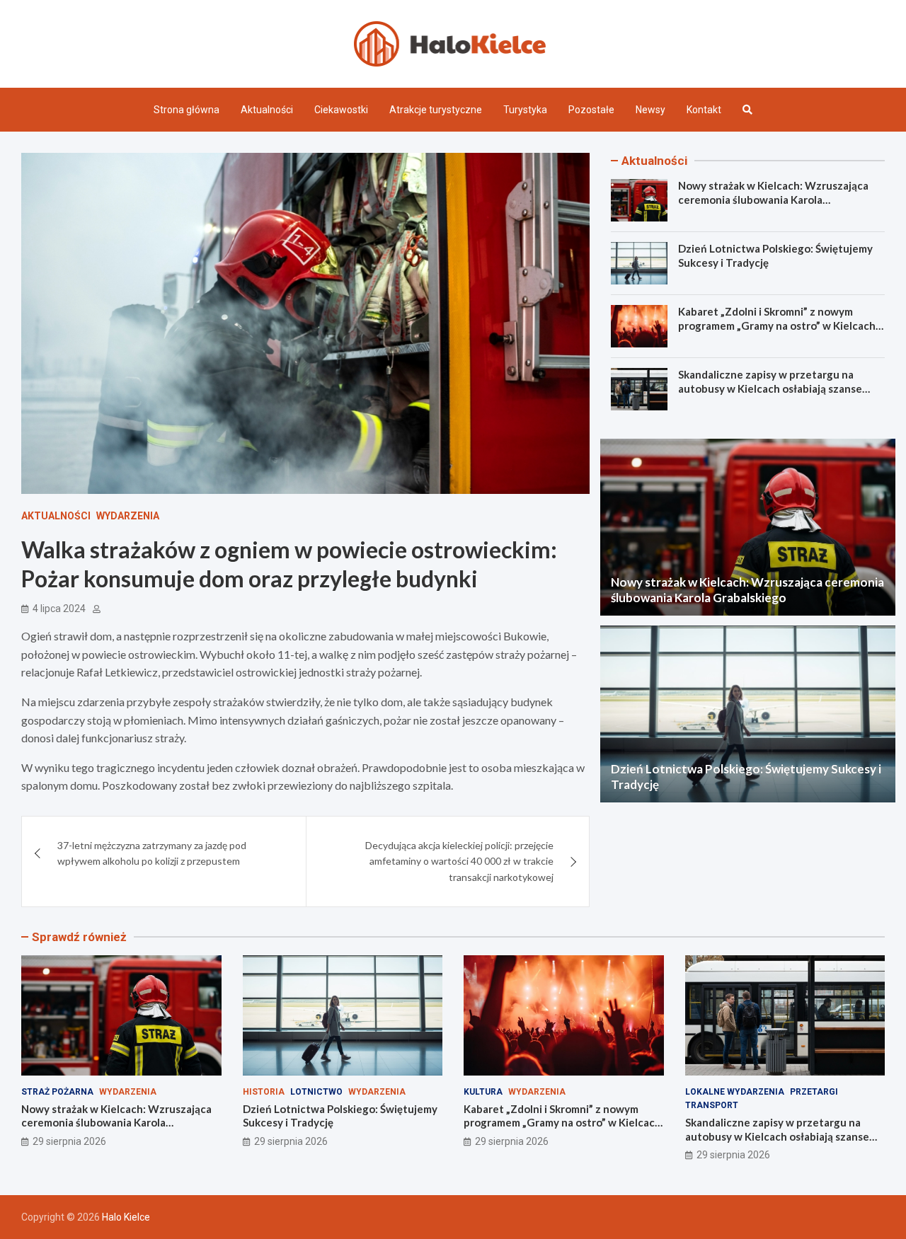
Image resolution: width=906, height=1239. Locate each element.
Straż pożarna (57, 1092)
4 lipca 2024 (59, 608)
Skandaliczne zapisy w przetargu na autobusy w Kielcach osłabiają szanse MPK (770, 388)
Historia (264, 1092)
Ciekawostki (341, 109)
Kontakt (704, 109)
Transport (711, 1105)
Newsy (650, 109)
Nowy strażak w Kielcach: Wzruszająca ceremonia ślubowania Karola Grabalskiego (773, 199)
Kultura (483, 1092)
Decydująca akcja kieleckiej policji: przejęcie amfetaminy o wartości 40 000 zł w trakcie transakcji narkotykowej (459, 861)
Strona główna (186, 109)
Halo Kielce (126, 1217)
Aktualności (267, 109)
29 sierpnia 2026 (69, 1141)
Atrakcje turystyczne (435, 109)
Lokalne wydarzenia (734, 1092)
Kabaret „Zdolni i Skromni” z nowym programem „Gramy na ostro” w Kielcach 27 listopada (777, 325)
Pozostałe (591, 109)
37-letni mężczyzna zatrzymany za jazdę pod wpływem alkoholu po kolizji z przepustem (151, 853)
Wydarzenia (127, 515)
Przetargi (814, 1092)
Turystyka (525, 109)
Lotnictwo (316, 1092)
